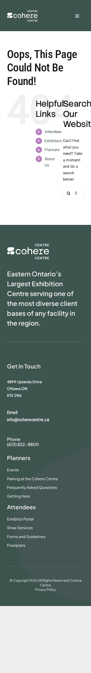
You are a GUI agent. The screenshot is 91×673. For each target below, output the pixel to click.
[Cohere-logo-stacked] (28, 245)
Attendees (53, 132)
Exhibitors (53, 141)
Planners (52, 150)
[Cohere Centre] (22, 13)
